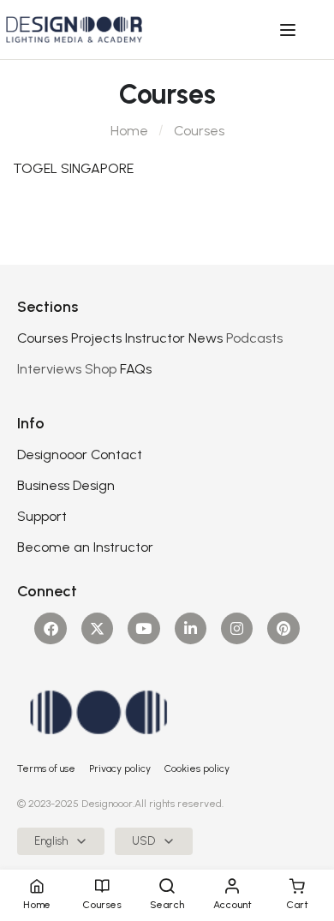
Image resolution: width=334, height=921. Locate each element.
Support (42, 516)
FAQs (136, 369)
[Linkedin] (190, 628)
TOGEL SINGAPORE (73, 168)
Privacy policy (120, 768)
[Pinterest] (283, 628)
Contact (116, 454)
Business (43, 485)
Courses (42, 338)
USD (143, 840)
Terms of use (46, 768)
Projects (96, 338)
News (205, 338)
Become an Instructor (85, 547)
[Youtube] (143, 628)
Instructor (155, 338)
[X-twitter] (97, 628)
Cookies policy (197, 768)
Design (94, 485)
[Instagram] (237, 628)
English (51, 840)
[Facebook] (50, 628)
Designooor (52, 454)
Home (129, 131)
